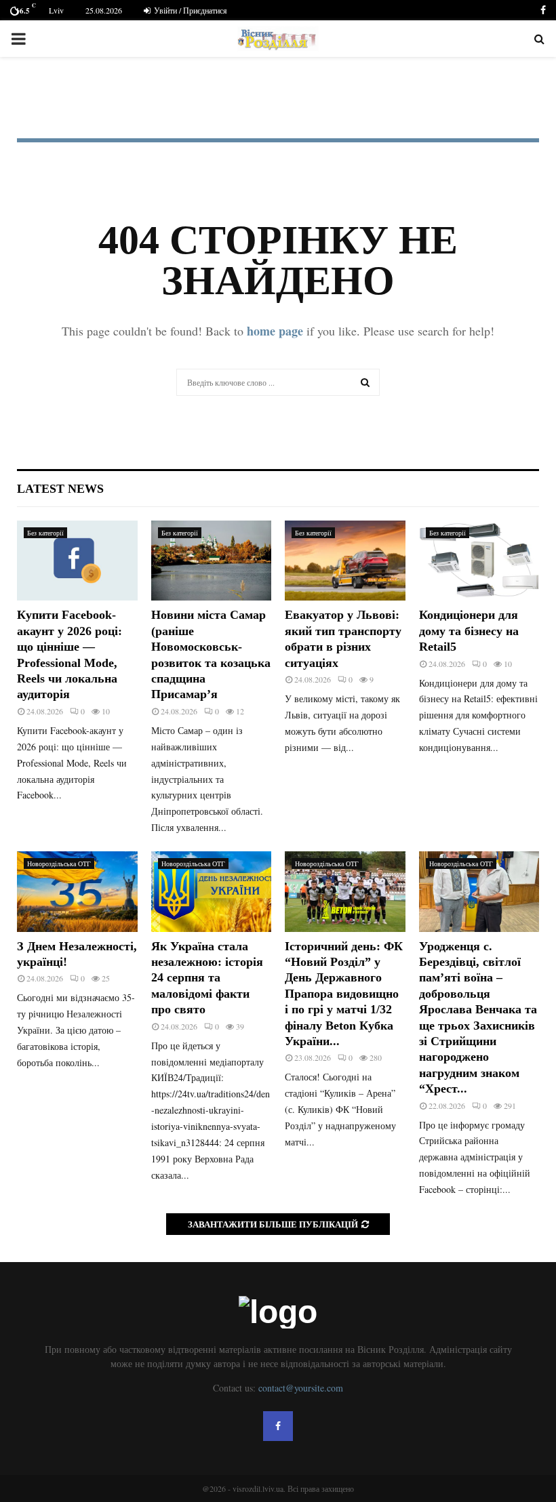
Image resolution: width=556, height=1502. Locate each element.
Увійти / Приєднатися (189, 10)
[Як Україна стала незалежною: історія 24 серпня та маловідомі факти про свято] (211, 891)
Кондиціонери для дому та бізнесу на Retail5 (469, 630)
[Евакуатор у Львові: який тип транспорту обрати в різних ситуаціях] (345, 561)
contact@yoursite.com (300, 1387)
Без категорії (45, 532)
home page (275, 331)
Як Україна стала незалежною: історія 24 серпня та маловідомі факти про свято (207, 978)
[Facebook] (278, 1426)
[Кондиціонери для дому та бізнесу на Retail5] (479, 561)
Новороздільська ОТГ (59, 863)
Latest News (60, 488)
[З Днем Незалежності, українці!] (77, 891)
